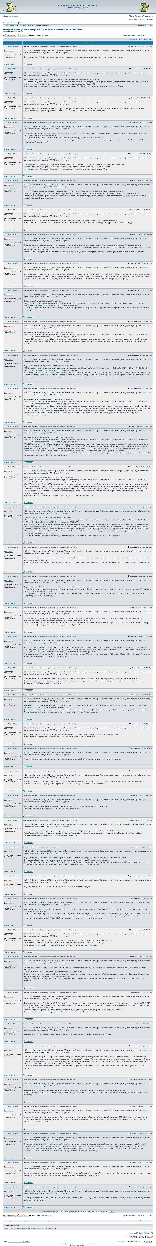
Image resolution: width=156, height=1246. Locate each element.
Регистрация (15, 16)
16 (143, 35)
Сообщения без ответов (10, 23)
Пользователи (148, 16)
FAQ (132, 16)
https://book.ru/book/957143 (46, 305)
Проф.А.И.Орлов (17, 31)
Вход (6, 16)
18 (147, 35)
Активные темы (24, 23)
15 (141, 35)
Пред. (133, 35)
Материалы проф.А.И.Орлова (24, 25)
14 (139, 35)
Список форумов (9, 25)
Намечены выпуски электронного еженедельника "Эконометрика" (43, 29)
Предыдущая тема (135, 39)
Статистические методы (42, 25)
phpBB (70, 1244)
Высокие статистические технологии (78, 5)
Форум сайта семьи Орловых (78, 8)
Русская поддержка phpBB (78, 1245)
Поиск (139, 16)
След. (151, 35)
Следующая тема (147, 39)
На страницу (127, 35)
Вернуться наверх (9, 64)
